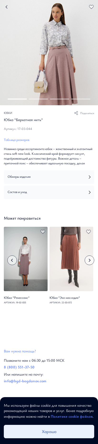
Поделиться (87, 113)
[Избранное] (91, 7)
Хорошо (49, 431)
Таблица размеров (16, 139)
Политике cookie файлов (72, 416)
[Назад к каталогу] (7, 7)
